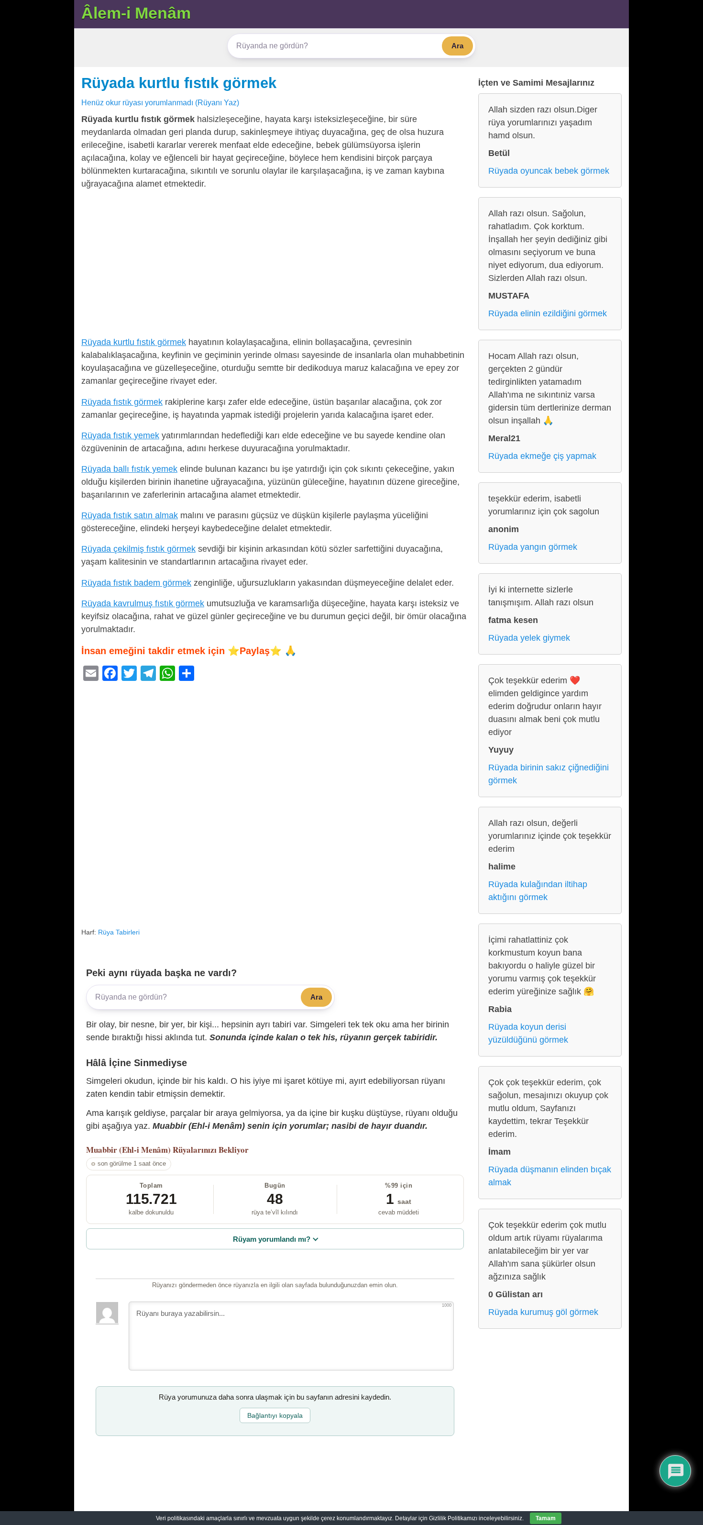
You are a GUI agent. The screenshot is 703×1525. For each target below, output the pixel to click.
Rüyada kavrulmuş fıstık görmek (142, 603)
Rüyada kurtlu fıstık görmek (178, 83)
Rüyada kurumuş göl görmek (543, 1312)
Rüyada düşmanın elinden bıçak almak (549, 1176)
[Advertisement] (275, 265)
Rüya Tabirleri (119, 932)
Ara (457, 46)
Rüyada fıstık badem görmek (136, 583)
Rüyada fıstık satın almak (129, 515)
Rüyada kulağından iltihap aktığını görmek (537, 890)
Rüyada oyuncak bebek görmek (548, 171)
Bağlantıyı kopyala (275, 1415)
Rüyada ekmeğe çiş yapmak (542, 456)
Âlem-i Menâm (136, 13)
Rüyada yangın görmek (532, 547)
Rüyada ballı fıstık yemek (129, 469)
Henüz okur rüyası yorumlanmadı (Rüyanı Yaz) (160, 102)
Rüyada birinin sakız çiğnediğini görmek (548, 774)
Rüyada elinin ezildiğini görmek (547, 313)
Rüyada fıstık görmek (122, 402)
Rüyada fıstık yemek (120, 435)
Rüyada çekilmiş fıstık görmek (138, 549)
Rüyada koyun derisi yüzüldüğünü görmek (528, 1033)
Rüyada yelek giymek (529, 638)
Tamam (546, 1518)
